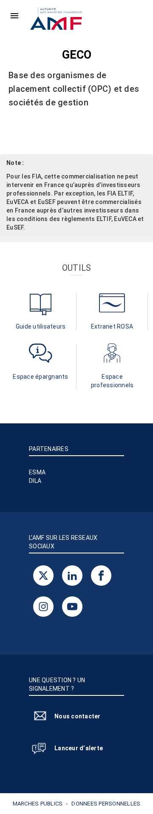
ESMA (37, 472)
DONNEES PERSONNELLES (105, 803)
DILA (35, 480)
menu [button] (14, 16)
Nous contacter (77, 716)
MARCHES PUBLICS (38, 803)
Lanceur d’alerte (78, 748)
